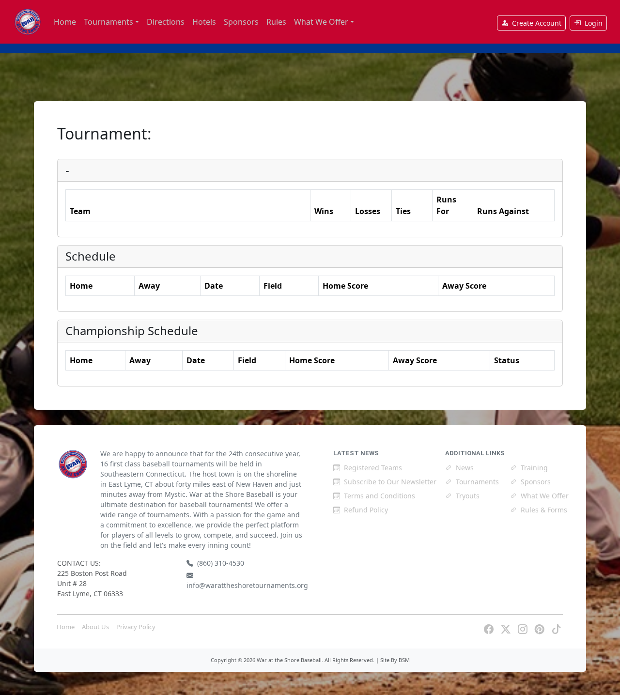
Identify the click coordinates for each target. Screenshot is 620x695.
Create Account (536, 23)
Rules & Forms (544, 509)
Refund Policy (366, 509)
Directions (166, 21)
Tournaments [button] (108, 21)
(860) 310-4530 (220, 563)
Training (534, 467)
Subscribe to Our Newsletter (390, 481)
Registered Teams (373, 467)
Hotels (204, 21)
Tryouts (468, 495)
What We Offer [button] (321, 21)
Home (65, 21)
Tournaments (477, 481)
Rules (276, 21)
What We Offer (545, 495)
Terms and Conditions (379, 495)
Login (594, 23)
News (465, 467)
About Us (95, 626)
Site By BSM (395, 660)
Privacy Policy (135, 626)
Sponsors (241, 21)
